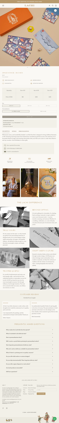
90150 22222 (19, 148)
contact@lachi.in (15, 151)
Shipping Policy (31, 393)
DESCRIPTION (6, 131)
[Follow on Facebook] (3, 408)
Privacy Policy (31, 389)
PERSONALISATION (24, 131)
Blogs (24, 391)
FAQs (24, 389)
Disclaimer (25, 393)
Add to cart (29, 116)
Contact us (25, 387)
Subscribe (41, 393)
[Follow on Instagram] (6, 408)
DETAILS (14, 131)
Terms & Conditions (32, 391)
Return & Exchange (32, 387)
